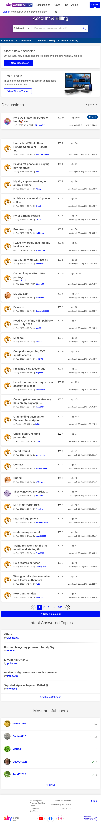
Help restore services (26, 562)
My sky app (20, 293)
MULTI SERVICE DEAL (27, 505)
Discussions (43, 4)
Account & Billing (50, 18)
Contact (18, 464)
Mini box (18, 337)
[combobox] (57, 28)
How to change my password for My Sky (29, 647)
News (57, 4)
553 (60, 607)
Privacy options (36, 801)
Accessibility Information (61, 804)
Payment (18, 307)
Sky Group (34, 811)
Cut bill (17, 478)
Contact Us (66, 808)
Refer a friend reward (26, 215)
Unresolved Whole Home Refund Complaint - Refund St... (30, 147)
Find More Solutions (50, 697)
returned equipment (25, 518)
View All (50, 785)
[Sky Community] (19, 5)
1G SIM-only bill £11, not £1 (30, 259)
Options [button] (90, 104)
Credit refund (21, 451)
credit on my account (26, 532)
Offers (8, 634)
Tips (65, 4)
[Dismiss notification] (56, 12)
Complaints (34, 808)
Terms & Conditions (63, 801)
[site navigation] (2, 5)
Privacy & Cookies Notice (37, 804)
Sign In (94, 5)
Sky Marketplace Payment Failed (25, 685)
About (74, 4)
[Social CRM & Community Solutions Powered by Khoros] (90, 818)
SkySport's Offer (15, 659)
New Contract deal (24, 593)
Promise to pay (22, 229)
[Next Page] (67, 607)
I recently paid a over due (29, 368)
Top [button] (95, 801)
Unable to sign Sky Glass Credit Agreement (31, 672)
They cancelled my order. (29, 491)
